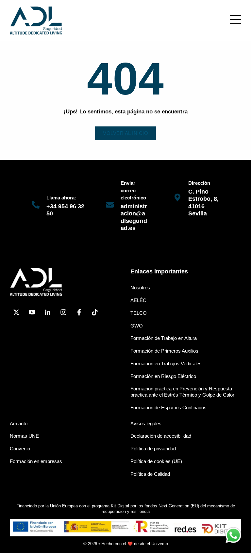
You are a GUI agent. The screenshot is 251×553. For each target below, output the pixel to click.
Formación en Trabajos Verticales (166, 363)
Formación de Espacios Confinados (168, 407)
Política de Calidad (150, 474)
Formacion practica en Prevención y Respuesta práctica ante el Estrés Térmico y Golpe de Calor (182, 392)
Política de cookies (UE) (156, 461)
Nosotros (140, 287)
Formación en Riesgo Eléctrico (163, 376)
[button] (235, 19)
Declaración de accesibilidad (160, 436)
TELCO (138, 313)
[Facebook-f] (79, 312)
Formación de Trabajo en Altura (163, 338)
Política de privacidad (153, 448)
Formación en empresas (36, 461)
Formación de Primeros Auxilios (164, 351)
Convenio (20, 448)
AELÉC (138, 300)
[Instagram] (63, 312)
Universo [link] (159, 543)
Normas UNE (24, 436)
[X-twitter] (16, 312)
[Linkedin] (47, 312)
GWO (136, 325)
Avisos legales (145, 423)
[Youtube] (32, 312)
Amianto (18, 423)
